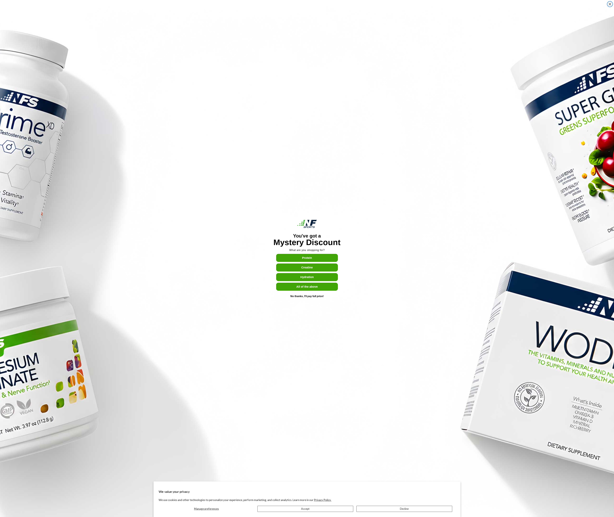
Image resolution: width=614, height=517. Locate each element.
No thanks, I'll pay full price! (307, 296)
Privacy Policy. (322, 500)
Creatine (307, 267)
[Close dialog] (610, 4)
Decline (404, 508)
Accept (305, 508)
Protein (307, 257)
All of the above (307, 286)
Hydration (307, 277)
